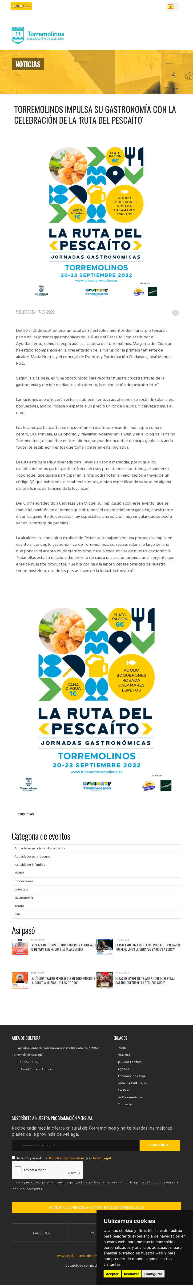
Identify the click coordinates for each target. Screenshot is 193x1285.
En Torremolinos (129, 1097)
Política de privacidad (66, 1158)
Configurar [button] (153, 1274)
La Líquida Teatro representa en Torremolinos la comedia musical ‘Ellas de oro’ (63, 980)
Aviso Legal (101, 1158)
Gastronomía (24, 898)
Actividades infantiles (30, 865)
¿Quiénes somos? (130, 1062)
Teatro (19, 906)
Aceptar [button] (112, 1274)
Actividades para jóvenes (32, 856)
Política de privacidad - (92, 1256)
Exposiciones (24, 881)
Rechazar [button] (131, 1274)
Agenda (123, 1069)
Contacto (124, 1104)
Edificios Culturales (132, 1083)
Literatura (21, 889)
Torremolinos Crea (131, 1076)
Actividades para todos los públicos (40, 848)
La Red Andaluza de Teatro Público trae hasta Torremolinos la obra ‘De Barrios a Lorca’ (148, 947)
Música (19, 873)
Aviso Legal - (66, 1256)
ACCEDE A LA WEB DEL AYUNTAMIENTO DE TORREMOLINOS (96, 1207)
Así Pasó (123, 1090)
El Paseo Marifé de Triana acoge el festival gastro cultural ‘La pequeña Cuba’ (145, 980)
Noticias (123, 1055)
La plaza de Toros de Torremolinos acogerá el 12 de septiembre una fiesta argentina (63, 947)
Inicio (121, 1048)
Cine (18, 914)
